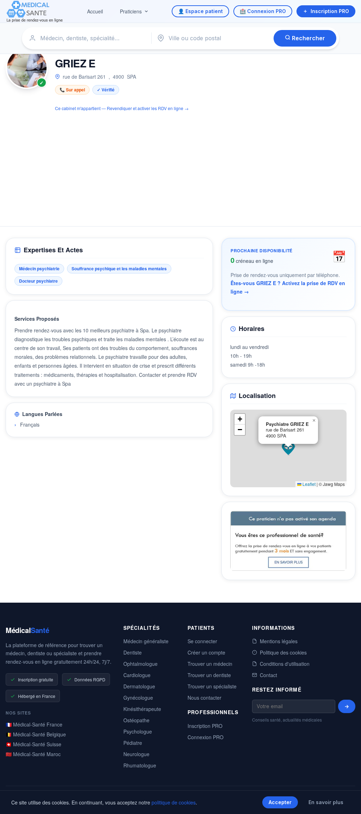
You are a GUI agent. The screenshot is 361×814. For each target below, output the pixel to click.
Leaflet (308, 484)
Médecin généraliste (146, 641)
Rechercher (307, 38)
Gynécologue (138, 697)
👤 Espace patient (200, 11)
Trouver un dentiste (209, 675)
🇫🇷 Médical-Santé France (34, 724)
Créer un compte (206, 652)
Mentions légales (279, 641)
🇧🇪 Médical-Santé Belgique (36, 734)
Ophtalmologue (140, 663)
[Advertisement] (180, 164)
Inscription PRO (330, 11)
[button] (288, 448)
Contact (268, 675)
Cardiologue (137, 675)
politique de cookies (174, 802)
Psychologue (137, 731)
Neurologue (136, 754)
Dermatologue (139, 686)
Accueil (95, 11)
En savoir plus (325, 802)
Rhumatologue (139, 765)
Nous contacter (204, 697)
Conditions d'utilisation (285, 663)
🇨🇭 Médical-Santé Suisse (33, 744)
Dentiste (132, 652)
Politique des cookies (283, 652)
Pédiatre (132, 742)
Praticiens (131, 11)
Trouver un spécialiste (212, 686)
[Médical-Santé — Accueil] (35, 11)
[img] (288, 448)
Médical (27, 630)
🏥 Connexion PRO (263, 11)
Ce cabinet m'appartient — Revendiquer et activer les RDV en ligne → (122, 108)
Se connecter (202, 641)
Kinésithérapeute (142, 708)
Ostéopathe (136, 720)
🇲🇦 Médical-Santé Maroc (33, 754)
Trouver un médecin (210, 663)
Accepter (280, 802)
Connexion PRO (206, 737)
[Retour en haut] (347, 801)
